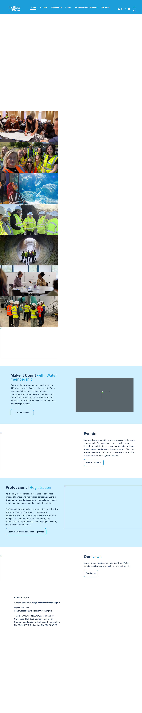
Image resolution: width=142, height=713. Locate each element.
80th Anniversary (14, 686)
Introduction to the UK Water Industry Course (109, 688)
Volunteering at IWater (40, 677)
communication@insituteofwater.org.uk (33, 611)
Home (33, 7)
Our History (12, 683)
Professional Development (86, 7)
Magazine (105, 7)
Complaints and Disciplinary (13, 678)
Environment (81, 665)
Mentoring (104, 681)
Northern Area (62, 668)
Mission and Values (14, 662)
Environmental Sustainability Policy (15, 669)
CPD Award (105, 668)
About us (43, 7)
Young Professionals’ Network (39, 684)
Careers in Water (107, 693)
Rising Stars (105, 684)
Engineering (81, 662)
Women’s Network (38, 680)
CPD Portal (105, 677)
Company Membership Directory (40, 672)
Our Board (36, 665)
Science (80, 668)
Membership (56, 7)
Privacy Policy (42, 706)
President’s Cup (106, 674)
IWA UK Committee (39, 695)
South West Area (63, 681)
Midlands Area (62, 665)
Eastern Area (61, 662)
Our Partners (37, 668)
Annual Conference (107, 662)
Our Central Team (38, 662)
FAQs (127, 665)
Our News (128, 668)
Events (68, 7)
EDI (9, 665)
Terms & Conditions (56, 706)
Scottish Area (61, 674)
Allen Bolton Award (107, 665)
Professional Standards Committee (40, 690)
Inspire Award (106, 671)
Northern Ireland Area (64, 671)
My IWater (129, 662)
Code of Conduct (14, 674)
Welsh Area (61, 684)
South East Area (62, 677)
